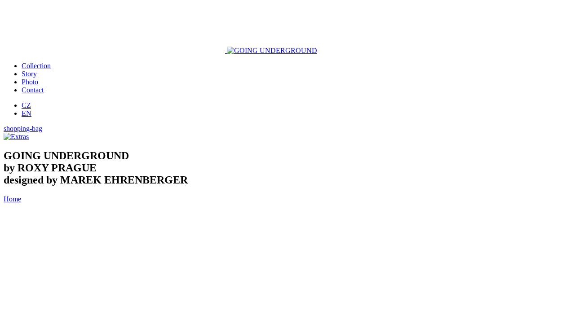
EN (26, 113)
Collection (36, 66)
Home (12, 199)
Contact (33, 90)
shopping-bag (23, 128)
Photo (30, 82)
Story (29, 74)
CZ (26, 105)
